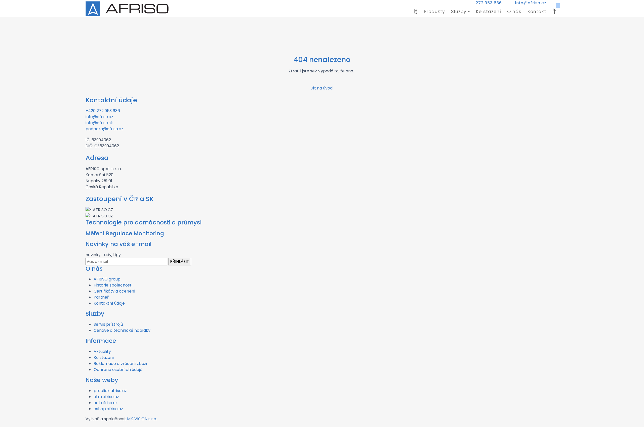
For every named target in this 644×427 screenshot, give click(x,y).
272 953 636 (489, 3)
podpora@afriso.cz (104, 129)
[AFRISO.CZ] (127, 8)
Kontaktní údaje (109, 303)
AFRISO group (107, 279)
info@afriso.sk (99, 123)
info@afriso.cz (530, 3)
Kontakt (537, 12)
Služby (458, 12)
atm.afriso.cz (106, 397)
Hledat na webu (554, 11)
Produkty (434, 12)
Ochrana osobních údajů (118, 369)
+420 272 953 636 (103, 111)
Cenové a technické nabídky (122, 330)
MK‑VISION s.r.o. (142, 419)
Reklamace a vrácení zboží (120, 363)
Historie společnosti (113, 285)
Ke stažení (488, 12)
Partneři (101, 297)
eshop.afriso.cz (108, 409)
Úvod (416, 11)
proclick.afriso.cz (110, 391)
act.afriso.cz (105, 403)
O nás (514, 12)
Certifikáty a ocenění (114, 291)
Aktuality (102, 351)
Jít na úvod (322, 88)
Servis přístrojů (108, 324)
